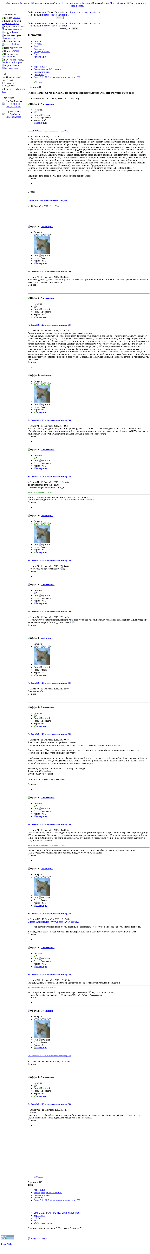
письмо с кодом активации (54, 15)
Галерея (16, 41)
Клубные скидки (10, 23)
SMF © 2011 (53, 1213)
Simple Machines (70, 1213)
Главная (16, 17)
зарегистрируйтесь (90, 12)
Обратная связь (10, 68)
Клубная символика (12, 29)
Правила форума (10, 38)
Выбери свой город (12, 62)
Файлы (15, 44)
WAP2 (9, 1244)
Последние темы (76, 6)
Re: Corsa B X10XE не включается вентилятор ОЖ (49, 271)
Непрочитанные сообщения (76, 3)
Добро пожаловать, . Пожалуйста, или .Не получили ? (64, 13)
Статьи (15, 51)
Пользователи (9, 56)
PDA (3, 1244)
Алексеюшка (47, 104)
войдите (72, 12)
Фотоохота (24, 3)
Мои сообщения (118, 3)
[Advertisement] (75, 9)
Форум (15, 32)
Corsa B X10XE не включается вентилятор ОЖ (48, 131)
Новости (17, 47)
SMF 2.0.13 (40, 1213)
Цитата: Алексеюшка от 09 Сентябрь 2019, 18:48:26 (53, 922)
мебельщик (47, 226)
